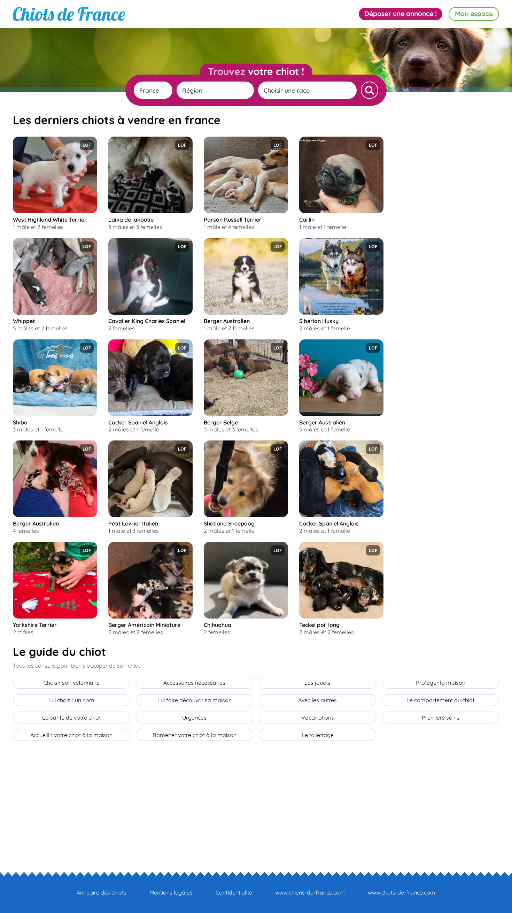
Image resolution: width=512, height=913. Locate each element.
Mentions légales (171, 892)
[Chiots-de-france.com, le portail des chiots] (69, 14)
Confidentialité (234, 892)
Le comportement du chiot (440, 700)
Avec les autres (317, 700)
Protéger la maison (440, 682)
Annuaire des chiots (101, 892)
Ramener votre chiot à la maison (194, 734)
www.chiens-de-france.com (310, 892)
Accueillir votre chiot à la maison (71, 734)
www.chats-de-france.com (401, 892)
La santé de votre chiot (71, 717)
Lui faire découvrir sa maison (194, 700)
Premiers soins (440, 717)
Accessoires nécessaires (194, 682)
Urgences (194, 717)
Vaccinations (317, 717)
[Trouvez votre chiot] (369, 90)
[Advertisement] (447, 241)
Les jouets (317, 682)
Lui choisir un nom (71, 700)
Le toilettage (318, 734)
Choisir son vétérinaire (72, 682)
